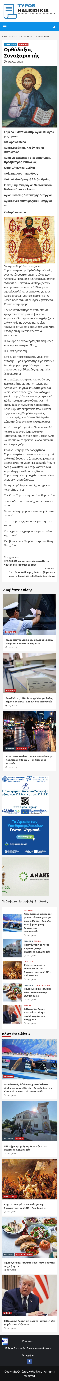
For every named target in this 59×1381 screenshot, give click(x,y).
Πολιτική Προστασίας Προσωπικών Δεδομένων (28, 1348)
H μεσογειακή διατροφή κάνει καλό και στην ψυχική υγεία (37, 992)
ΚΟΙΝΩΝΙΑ (23, 44)
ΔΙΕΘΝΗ (27, 1005)
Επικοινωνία (28, 1341)
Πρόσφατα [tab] (9, 901)
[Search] (54, 27)
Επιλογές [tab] (41, 901)
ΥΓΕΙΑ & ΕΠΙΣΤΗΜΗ (42, 985)
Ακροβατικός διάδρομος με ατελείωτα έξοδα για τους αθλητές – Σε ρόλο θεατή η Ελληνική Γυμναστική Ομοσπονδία (28, 1088)
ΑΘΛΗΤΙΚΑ (28, 910)
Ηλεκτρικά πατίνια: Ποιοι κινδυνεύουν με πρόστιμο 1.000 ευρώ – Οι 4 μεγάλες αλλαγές (29, 760)
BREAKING (10, 748)
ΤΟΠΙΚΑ (37, 941)
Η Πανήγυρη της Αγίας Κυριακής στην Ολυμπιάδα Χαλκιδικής (37, 948)
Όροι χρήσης (28, 1355)
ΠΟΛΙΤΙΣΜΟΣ (30, 961)
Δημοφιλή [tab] (26, 901)
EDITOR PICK (10, 44)
